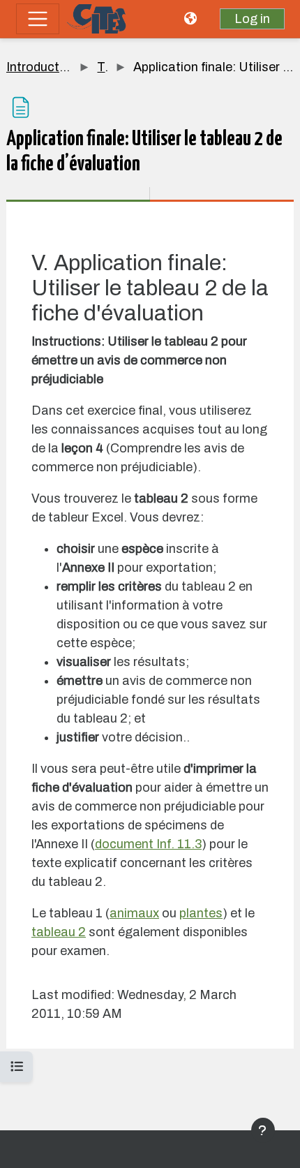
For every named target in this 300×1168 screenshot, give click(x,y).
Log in (252, 19)
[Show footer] (263, 1130)
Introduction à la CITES (39, 67)
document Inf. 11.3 (148, 844)
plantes (201, 913)
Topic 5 (102, 67)
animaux (134, 913)
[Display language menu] (192, 18)
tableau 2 (58, 932)
